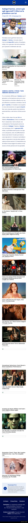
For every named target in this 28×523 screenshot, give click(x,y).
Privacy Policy (13, 501)
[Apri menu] (25, 2)
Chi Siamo (5, 501)
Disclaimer (22, 501)
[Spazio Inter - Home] (14, 2)
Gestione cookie (24, 521)
